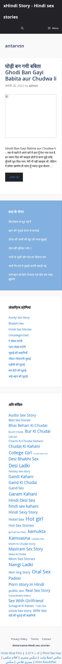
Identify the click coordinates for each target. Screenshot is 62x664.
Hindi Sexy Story (23, 512)
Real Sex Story (37, 590)
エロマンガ (32, 653)
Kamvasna (19, 538)
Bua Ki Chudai (16, 431)
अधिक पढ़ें (14, 177)
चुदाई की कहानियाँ (18, 353)
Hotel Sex (16, 519)
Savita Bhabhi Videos (20, 595)
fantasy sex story (19, 471)
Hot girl (34, 518)
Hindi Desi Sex (22, 500)
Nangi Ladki (21, 564)
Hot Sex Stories (21, 525)
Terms (35, 639)
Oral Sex (41, 571)
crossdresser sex (40, 453)
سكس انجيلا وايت (50, 657)
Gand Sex (16, 488)
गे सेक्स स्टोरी (15, 341)
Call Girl (13, 436)
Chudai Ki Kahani (24, 446)
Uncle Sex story (20, 611)
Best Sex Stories (19, 420)
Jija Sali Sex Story (17, 532)
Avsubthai (49, 662)
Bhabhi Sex (16, 323)
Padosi (15, 578)
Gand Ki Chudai (23, 482)
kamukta (37, 531)
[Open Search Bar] (22, 28)
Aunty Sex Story (19, 317)
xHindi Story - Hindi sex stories (28, 11)
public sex (16, 590)
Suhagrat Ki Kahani (21, 606)
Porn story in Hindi (26, 584)
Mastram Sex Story (26, 549)
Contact (46, 639)
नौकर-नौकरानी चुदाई (20, 359)
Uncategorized (19, 335)
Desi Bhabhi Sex (24, 459)
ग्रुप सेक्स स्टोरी (17, 347)
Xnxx (38, 662)
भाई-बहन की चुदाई (18, 376)
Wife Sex (40, 610)
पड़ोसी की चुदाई (17, 365)
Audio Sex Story (22, 415)
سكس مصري (28, 657)
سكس (9, 662)
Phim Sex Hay (52, 653)
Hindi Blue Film (11, 653)
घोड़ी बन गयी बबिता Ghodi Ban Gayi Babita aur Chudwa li (30, 72)
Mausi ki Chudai (17, 554)
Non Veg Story (19, 572)
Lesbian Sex (38, 538)
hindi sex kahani (23, 506)
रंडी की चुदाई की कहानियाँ (22, 615)
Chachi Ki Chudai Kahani (26, 441)
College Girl (20, 453)
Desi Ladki (19, 465)
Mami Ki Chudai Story (22, 543)
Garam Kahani (23, 494)
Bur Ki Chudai (37, 431)
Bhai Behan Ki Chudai (28, 425)
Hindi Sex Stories (20, 329)
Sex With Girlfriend (26, 600)
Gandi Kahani (21, 476)
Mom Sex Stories (22, 558)
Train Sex (40, 606)
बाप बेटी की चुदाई (17, 370)
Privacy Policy (19, 639)
